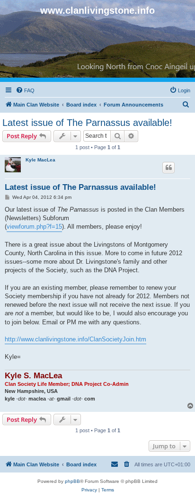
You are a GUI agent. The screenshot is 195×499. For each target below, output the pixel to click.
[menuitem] (25, 90)
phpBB (72, 481)
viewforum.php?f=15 (34, 226)
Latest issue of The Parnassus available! (87, 122)
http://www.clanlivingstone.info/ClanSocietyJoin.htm (75, 339)
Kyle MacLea (40, 159)
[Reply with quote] (168, 167)
